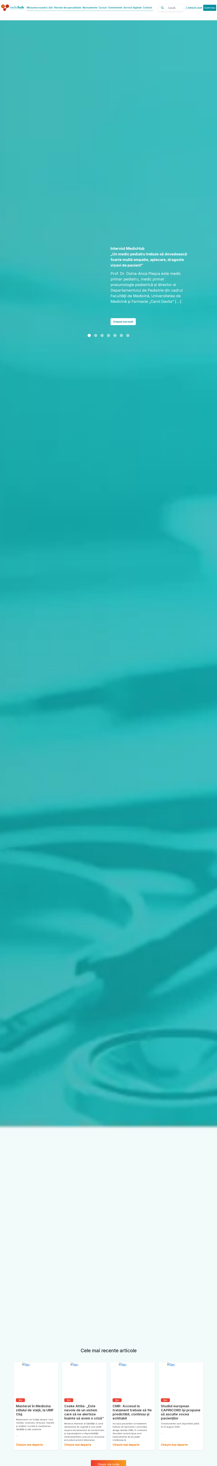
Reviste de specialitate (67, 7)
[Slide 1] (89, 324)
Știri (50, 7)
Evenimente (115, 7)
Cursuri (102, 7)
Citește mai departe (29, 1444)
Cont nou (209, 7)
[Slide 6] (128, 324)
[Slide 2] (102, 324)
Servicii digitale (132, 7)
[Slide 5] (121, 324)
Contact (147, 7)
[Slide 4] (115, 324)
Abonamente (89, 7)
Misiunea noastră (37, 7)
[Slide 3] (108, 324)
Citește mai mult (123, 310)
